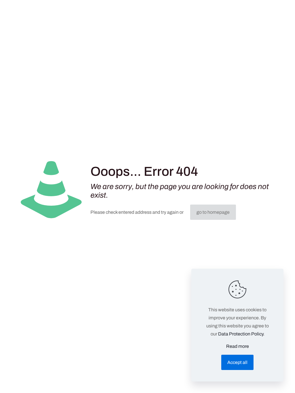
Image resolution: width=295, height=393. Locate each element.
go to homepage (213, 212)
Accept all (237, 362)
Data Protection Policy (240, 333)
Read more (237, 346)
